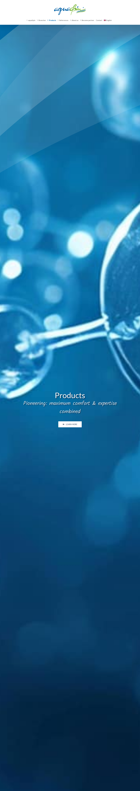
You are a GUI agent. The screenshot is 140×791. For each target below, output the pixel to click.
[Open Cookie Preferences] (4, 788)
